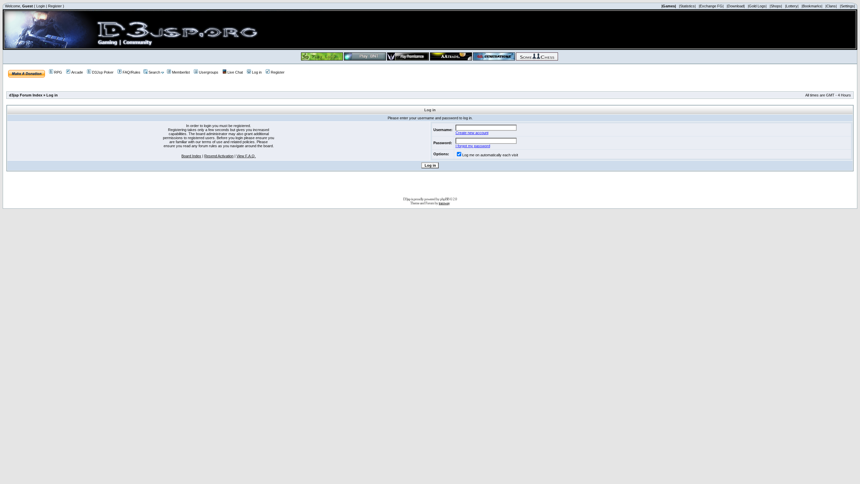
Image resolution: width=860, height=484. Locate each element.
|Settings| (847, 6)
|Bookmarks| (812, 6)
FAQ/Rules (131, 72)
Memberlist (181, 72)
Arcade (77, 72)
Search (154, 72)
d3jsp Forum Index (25, 95)
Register (55, 6)
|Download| (736, 6)
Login (40, 6)
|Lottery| (792, 6)
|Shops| (776, 6)
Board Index (191, 156)
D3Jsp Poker (103, 72)
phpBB (444, 199)
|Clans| (831, 6)
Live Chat (235, 72)
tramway (444, 203)
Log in (257, 72)
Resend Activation (218, 156)
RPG (58, 72)
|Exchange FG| (711, 6)
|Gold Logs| (757, 6)
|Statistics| (687, 6)
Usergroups (208, 72)
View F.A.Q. (246, 156)
